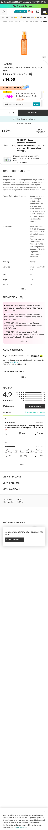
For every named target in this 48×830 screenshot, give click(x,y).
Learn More (14, 362)
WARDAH (7, 64)
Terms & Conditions (20, 162)
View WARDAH (11, 489)
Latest (8, 412)
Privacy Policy (20, 827)
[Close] (45, 811)
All (3, 412)
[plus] (13, 112)
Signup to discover (13, 540)
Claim (36, 104)
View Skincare (12, 476)
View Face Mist (12, 483)
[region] (24, 819)
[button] (44, 11)
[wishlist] (26, 74)
